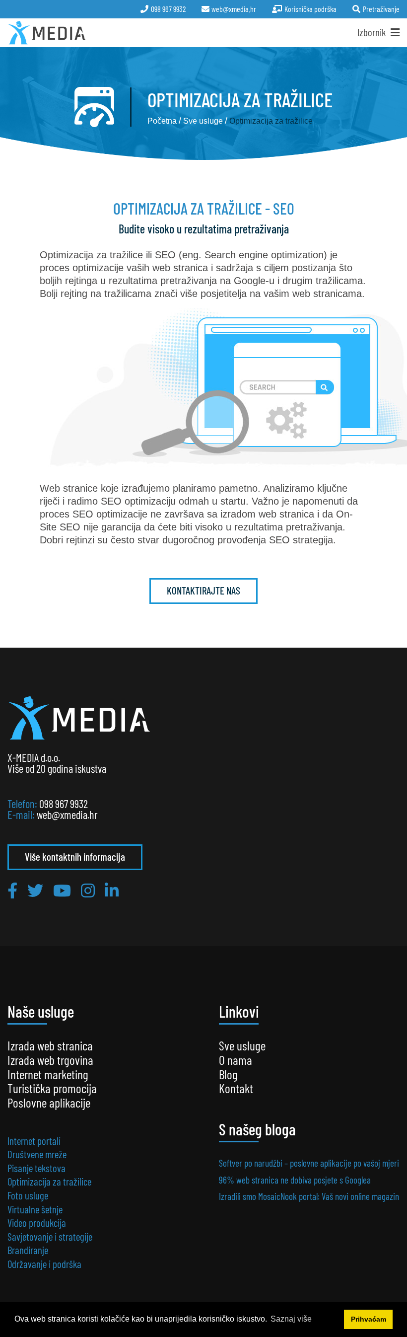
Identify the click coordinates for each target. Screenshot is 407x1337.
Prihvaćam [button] (368, 1319)
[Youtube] (62, 890)
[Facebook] (12, 890)
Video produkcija (36, 1222)
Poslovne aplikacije (48, 1102)
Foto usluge (27, 1195)
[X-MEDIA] (46, 33)
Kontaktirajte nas (203, 590)
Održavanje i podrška (44, 1264)
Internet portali (34, 1140)
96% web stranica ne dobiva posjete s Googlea (295, 1180)
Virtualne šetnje (35, 1209)
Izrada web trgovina (50, 1059)
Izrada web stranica (50, 1045)
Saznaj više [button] (291, 1319)
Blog (228, 1074)
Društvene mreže (37, 1154)
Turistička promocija (52, 1088)
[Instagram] (88, 890)
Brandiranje (27, 1250)
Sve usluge (242, 1045)
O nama (235, 1059)
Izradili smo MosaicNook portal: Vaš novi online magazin (309, 1196)
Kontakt (236, 1088)
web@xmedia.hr (67, 814)
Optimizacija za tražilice (49, 1181)
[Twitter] (35, 890)
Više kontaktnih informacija (75, 856)
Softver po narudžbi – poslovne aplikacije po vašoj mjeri (309, 1163)
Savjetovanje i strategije (49, 1236)
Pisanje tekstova (36, 1168)
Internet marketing (47, 1074)
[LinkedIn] (112, 890)
